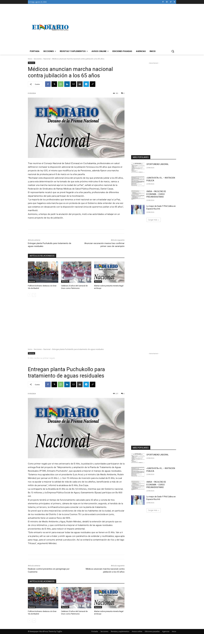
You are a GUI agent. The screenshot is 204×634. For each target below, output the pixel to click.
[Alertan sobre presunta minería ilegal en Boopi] (109, 272)
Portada (94, 631)
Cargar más (152, 220)
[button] (172, 51)
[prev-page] (29, 295)
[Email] (73, 84)
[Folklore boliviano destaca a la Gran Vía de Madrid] (43, 272)
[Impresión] (80, 84)
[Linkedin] (67, 84)
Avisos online (137, 631)
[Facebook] (163, 2)
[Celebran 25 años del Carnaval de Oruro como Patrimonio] (76, 272)
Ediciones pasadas (152, 631)
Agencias (165, 631)
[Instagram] (166, 2)
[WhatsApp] (60, 84)
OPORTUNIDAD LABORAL (157, 164)
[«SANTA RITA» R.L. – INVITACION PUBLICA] (138, 181)
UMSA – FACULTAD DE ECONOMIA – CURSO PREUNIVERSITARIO (156, 194)
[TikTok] (170, 2)
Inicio (30, 59)
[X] (174, 2)
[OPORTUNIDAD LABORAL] (138, 167)
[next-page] (34, 295)
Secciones (38, 59)
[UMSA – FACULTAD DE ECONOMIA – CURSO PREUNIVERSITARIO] (138, 195)
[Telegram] (86, 84)
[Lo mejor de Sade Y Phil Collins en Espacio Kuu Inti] (138, 209)
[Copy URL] (92, 84)
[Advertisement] (124, 27)
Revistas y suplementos (120, 631)
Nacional (46, 59)
